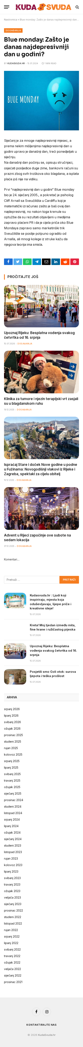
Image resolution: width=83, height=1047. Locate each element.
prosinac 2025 (13, 735)
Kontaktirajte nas (41, 1024)
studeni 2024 (12, 806)
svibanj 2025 (12, 774)
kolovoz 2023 (13, 865)
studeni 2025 (12, 741)
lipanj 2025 (11, 767)
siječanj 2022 (12, 975)
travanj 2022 (12, 956)
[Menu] (6, 7)
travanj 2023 (12, 884)
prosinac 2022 (13, 910)
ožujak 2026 (12, 728)
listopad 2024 (13, 813)
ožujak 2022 (12, 962)
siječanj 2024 (13, 839)
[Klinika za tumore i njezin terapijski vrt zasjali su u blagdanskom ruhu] (41, 372)
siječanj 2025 (12, 793)
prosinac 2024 (13, 800)
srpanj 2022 (12, 936)
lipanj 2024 (11, 826)
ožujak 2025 (12, 787)
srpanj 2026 (12, 709)
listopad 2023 (13, 852)
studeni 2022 (12, 917)
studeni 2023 (12, 845)
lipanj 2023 (11, 871)
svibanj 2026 (12, 722)
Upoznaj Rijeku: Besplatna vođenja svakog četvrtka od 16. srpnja (53, 650)
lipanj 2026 (11, 715)
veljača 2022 (12, 969)
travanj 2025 (12, 780)
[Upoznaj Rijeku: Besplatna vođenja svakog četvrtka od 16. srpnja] (41, 306)
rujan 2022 (11, 930)
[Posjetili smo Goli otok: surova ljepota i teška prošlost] (15, 677)
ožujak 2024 (12, 832)
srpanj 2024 (12, 819)
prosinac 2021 (13, 982)
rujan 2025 (11, 748)
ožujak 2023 (12, 891)
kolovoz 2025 (13, 754)
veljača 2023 (12, 897)
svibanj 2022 (12, 949)
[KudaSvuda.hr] (43, 7)
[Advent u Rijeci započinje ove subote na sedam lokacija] (41, 508)
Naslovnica (10, 19)
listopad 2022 (13, 923)
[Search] (77, 7)
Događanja (13, 30)
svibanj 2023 (12, 878)
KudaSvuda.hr (16, 63)
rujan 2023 (11, 858)
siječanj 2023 (12, 904)
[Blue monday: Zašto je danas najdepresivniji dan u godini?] (41, 129)
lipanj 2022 (11, 943)
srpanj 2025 (12, 761)
